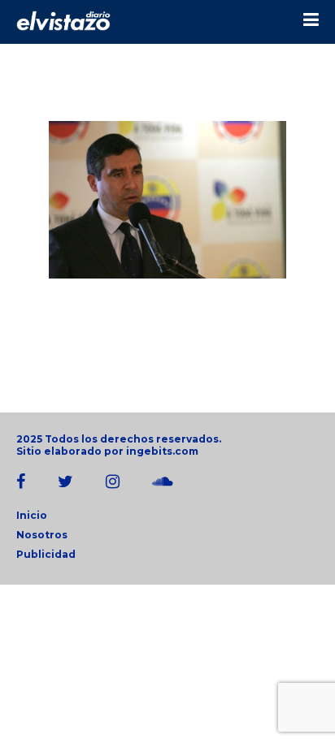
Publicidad (46, 554)
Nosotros (41, 535)
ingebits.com (162, 451)
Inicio (31, 515)
